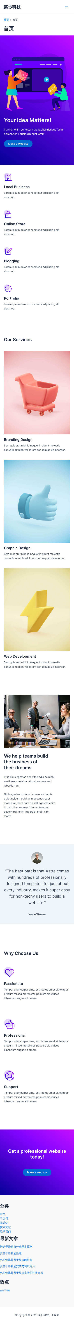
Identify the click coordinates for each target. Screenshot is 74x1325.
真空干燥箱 (5, 1290)
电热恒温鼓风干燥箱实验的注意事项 (21, 1272)
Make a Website (18, 143)
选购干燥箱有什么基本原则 (16, 1246)
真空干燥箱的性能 (11, 1253)
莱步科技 (12, 7)
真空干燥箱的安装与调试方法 (17, 1266)
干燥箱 (4, 1218)
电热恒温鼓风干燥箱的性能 (16, 1259)
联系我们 (5, 1231)
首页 (2, 1214)
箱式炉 (4, 1222)
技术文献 (5, 1227)
